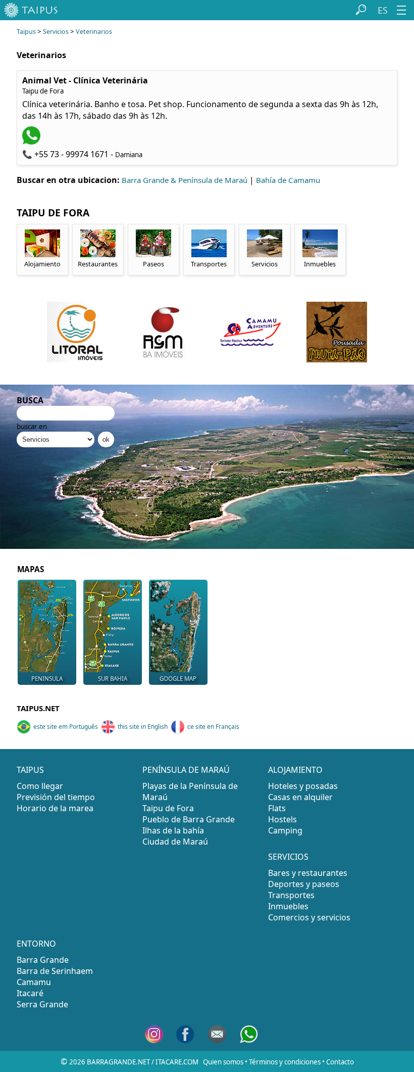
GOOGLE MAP (178, 678)
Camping (285, 830)
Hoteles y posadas (303, 785)
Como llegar (40, 785)
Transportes (291, 895)
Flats (277, 808)
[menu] (401, 10)
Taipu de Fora (168, 808)
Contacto (340, 1061)
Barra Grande (43, 959)
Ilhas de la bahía (173, 830)
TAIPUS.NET (38, 708)
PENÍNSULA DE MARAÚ (186, 769)
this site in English (143, 726)
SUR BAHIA (112, 678)
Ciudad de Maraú (175, 841)
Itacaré (30, 993)
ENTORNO (36, 943)
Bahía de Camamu (288, 180)
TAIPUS (30, 769)
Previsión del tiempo (56, 797)
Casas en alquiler (300, 797)
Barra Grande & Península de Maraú (184, 180)
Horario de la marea (55, 808)
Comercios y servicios (309, 917)
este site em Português (65, 726)
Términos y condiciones (285, 1061)
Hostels (282, 819)
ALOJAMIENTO (295, 769)
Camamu (34, 982)
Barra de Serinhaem (55, 970)
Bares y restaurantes (307, 872)
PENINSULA (47, 678)
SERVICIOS (288, 856)
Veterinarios (94, 31)
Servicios (56, 31)
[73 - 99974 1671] (32, 141)
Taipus (26, 31)
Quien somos (223, 1061)
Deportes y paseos (303, 884)
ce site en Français (213, 726)
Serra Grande (42, 1004)
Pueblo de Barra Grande (188, 819)
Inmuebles (288, 906)
